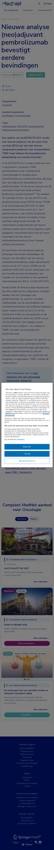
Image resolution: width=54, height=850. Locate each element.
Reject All (27, 447)
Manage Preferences (27, 461)
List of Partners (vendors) (14, 439)
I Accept (27, 454)
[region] (27, 425)
